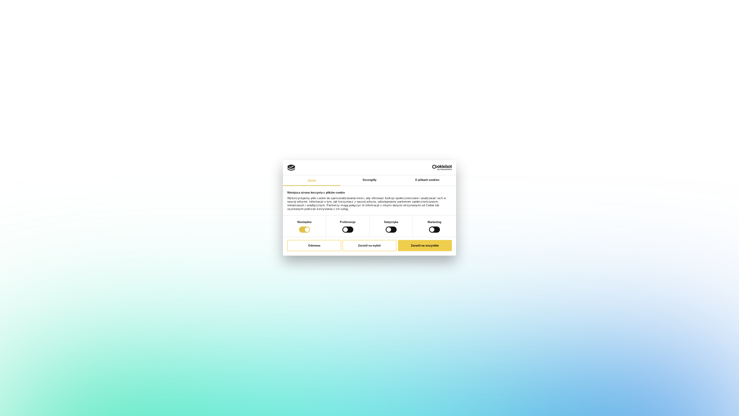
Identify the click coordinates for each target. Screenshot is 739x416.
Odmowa (314, 245)
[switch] (347, 229)
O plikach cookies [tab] (427, 179)
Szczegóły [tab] (370, 179)
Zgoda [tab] (312, 180)
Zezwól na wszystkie (425, 245)
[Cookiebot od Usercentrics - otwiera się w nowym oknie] (435, 167)
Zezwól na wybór (369, 245)
